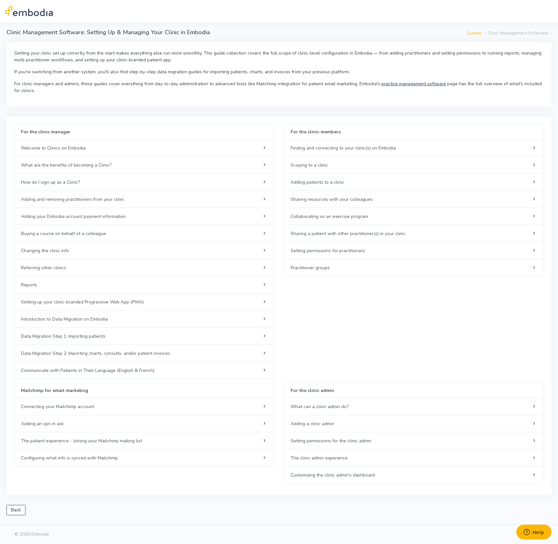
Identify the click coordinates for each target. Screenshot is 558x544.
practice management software (413, 84)
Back (16, 510)
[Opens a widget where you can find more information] (534, 533)
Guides (474, 33)
